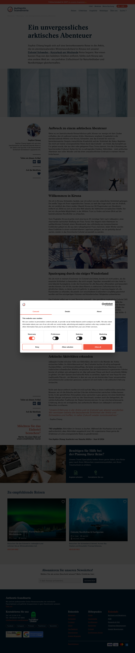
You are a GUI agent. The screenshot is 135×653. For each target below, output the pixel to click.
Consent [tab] (36, 311)
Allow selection (67, 347)
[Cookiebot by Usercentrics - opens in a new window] (103, 304)
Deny (37, 347)
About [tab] (99, 311)
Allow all (98, 347)
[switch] (56, 338)
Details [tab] (67, 311)
